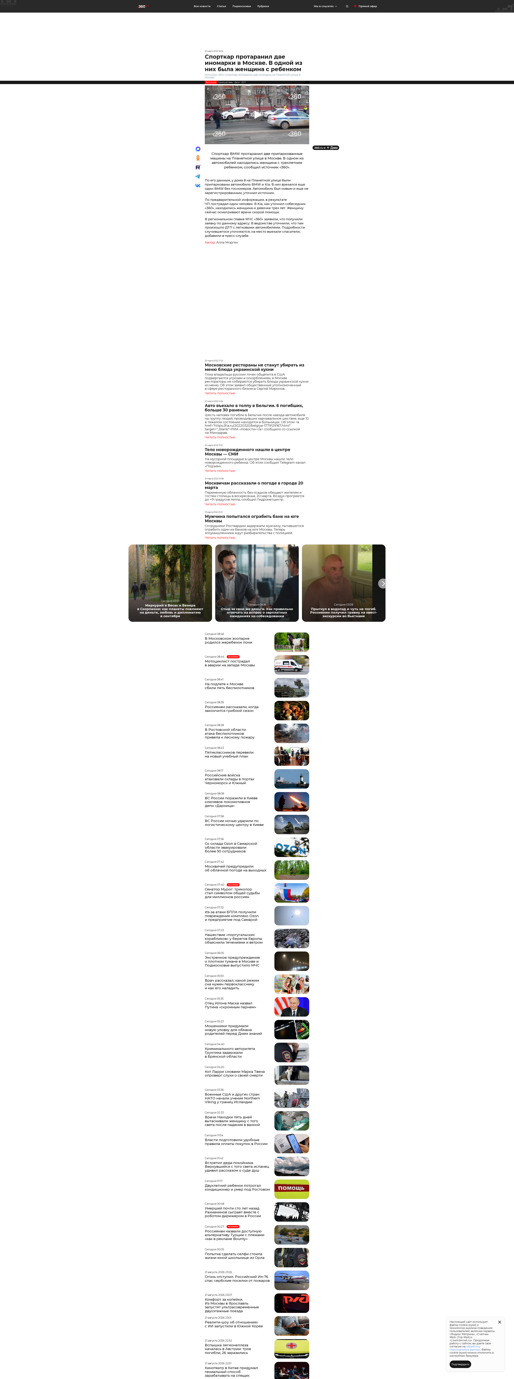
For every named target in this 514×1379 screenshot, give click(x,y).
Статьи (221, 6)
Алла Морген (227, 242)
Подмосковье (242, 6)
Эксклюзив (211, 82)
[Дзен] (326, 148)
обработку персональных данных (465, 1348)
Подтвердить (460, 1364)
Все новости (202, 6)
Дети (237, 82)
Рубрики (263, 6)
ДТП (243, 82)
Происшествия (225, 82)
